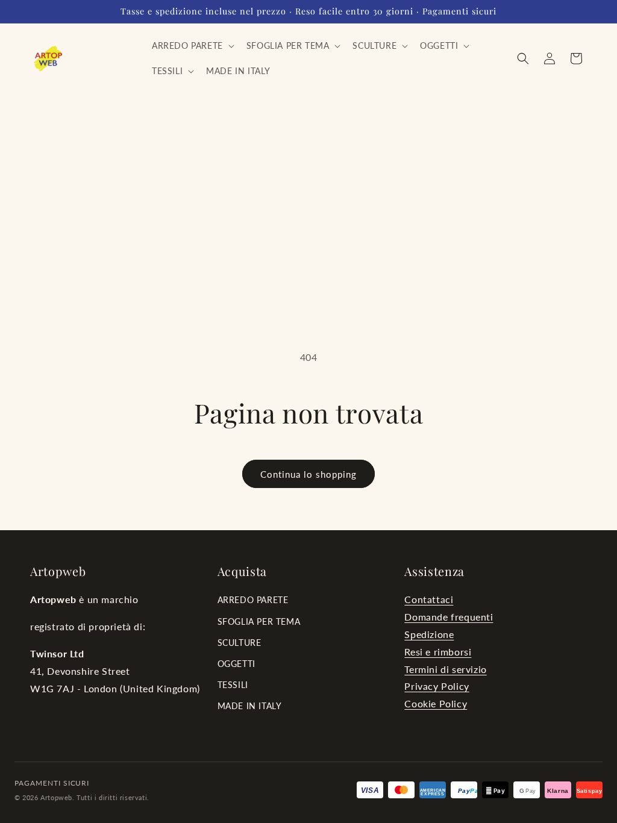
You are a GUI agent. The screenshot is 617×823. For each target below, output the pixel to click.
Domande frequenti (448, 616)
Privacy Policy (436, 686)
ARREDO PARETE (253, 600)
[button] (192, 45)
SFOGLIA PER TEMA (259, 621)
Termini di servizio (445, 669)
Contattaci (428, 599)
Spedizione (429, 634)
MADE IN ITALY (250, 706)
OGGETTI (236, 664)
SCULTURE (240, 642)
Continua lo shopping (308, 474)
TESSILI (233, 685)
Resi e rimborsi (437, 651)
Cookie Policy (435, 703)
